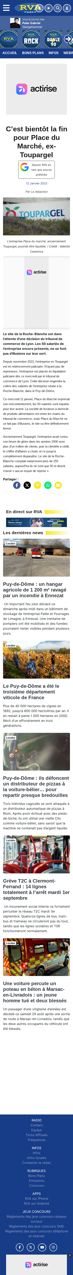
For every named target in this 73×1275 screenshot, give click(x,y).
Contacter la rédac (36, 1163)
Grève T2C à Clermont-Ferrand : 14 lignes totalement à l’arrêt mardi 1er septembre (36, 889)
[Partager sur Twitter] (26, 487)
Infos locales (36, 1158)
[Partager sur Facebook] (15, 487)
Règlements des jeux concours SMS (36, 1226)
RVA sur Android (36, 1203)
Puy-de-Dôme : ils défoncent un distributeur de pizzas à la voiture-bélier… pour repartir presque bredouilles (36, 786)
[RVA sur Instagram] (53, 1247)
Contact (36, 1125)
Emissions (36, 1181)
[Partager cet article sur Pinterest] (36, 487)
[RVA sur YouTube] (42, 1247)
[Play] (5, 36)
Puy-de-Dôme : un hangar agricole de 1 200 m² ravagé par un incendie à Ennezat (34, 589)
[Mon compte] (67, 8)
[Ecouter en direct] (49, 8)
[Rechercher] (58, 8)
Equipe (36, 1130)
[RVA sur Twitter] (31, 1247)
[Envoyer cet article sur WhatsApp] (47, 487)
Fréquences (36, 1140)
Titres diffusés (36, 1135)
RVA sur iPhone (36, 1198)
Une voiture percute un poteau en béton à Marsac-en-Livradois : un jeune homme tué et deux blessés (35, 992)
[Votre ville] (39, 8)
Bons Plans (33, 53)
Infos (54, 53)
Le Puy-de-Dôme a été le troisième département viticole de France (31, 691)
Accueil (9, 53)
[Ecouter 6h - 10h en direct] (36, 522)
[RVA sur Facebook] (20, 1247)
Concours (36, 1185)
